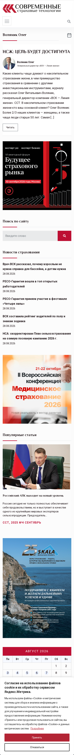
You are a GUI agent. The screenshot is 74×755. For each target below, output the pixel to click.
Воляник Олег (25, 62)
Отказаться (37, 747)
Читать (10, 127)
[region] (37, 716)
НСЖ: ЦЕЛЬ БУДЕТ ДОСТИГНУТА (36, 51)
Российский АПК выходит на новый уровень (33, 495)
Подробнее (37, 728)
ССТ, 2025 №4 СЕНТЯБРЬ (22, 522)
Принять (37, 737)
